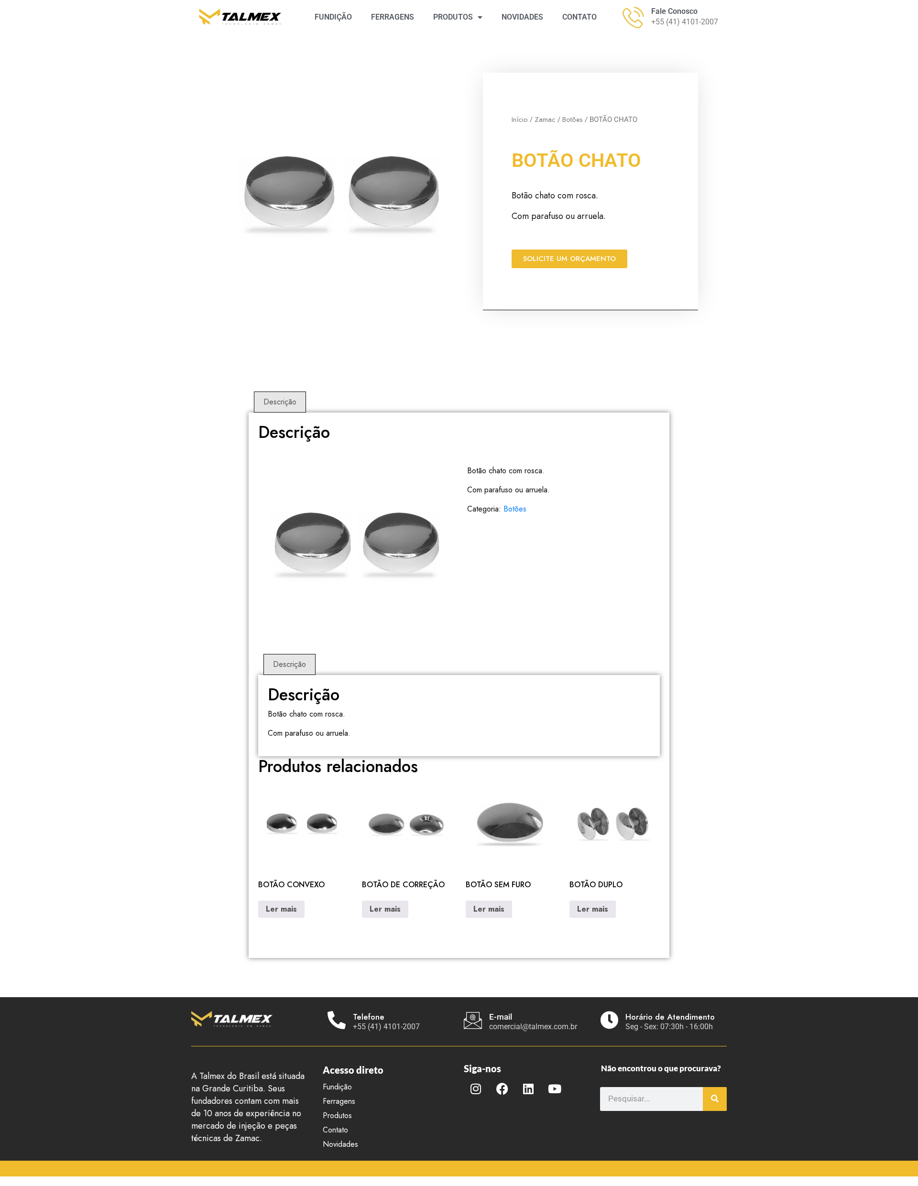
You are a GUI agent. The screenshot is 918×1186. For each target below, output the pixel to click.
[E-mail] (473, 1020)
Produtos (337, 1115)
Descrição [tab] (279, 401)
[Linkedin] (528, 1089)
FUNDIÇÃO (333, 17)
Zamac (545, 119)
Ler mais (281, 908)
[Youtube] (555, 1089)
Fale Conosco (674, 11)
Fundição (337, 1086)
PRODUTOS (453, 17)
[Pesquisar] (715, 1099)
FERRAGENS (392, 17)
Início (520, 119)
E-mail (500, 1017)
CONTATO (579, 17)
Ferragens (339, 1101)
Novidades (340, 1144)
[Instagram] (476, 1089)
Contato (335, 1129)
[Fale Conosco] (633, 17)
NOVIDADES (522, 17)
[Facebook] (502, 1089)
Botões (572, 119)
